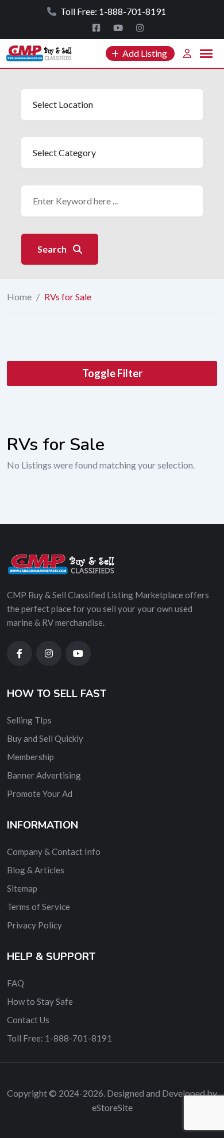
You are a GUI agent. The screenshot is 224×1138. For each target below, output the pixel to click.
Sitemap (22, 888)
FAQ (15, 983)
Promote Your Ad (39, 793)
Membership (30, 757)
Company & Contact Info (54, 851)
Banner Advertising (44, 775)
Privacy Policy (34, 925)
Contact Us (28, 1020)
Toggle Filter (112, 373)
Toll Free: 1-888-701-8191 (59, 1038)
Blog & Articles (35, 870)
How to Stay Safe (40, 1001)
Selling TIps (29, 720)
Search (52, 248)
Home (19, 296)
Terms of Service (38, 906)
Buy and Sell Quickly (45, 738)
